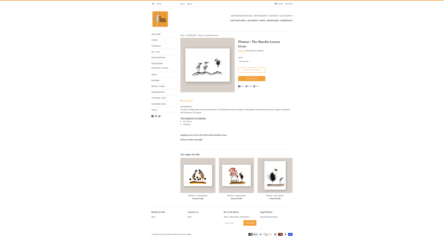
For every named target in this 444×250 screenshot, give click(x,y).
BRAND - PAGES (158, 86)
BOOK (154, 74)
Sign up (189, 4)
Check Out (289, 4)
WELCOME (155, 34)
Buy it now (252, 78)
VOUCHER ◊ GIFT (158, 98)
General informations (269, 217)
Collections (156, 46)
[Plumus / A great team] (236, 175)
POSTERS (155, 80)
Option (240, 57)
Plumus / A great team (236, 195)
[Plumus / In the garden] (197, 175)
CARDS (164, 40)
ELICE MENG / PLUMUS (159, 68)
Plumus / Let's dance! (275, 195)
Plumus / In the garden (197, 195)
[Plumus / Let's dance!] (275, 175)
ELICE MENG (187, 100)
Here (153, 217)
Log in (182, 4)
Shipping (241, 50)
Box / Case (155, 51)
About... (154, 109)
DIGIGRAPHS (164, 63)
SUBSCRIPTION (158, 92)
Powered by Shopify (184, 234)
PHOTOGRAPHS (164, 57)
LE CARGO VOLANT (170, 234)
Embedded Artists (164, 104)
